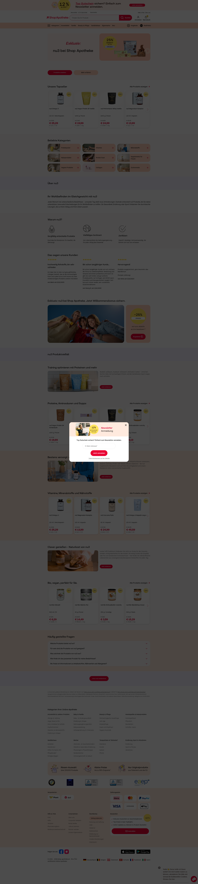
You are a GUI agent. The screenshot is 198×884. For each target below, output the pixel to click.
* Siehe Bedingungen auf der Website (99, 458)
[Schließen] (125, 425)
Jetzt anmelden (99, 453)
